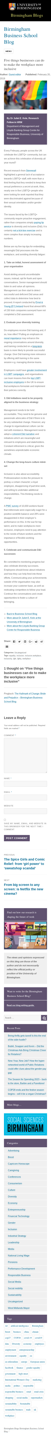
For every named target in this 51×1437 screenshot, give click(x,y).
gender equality (33, 1367)
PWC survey (12, 506)
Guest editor (15, 74)
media (7, 1385)
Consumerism (15, 1183)
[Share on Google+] (30, 641)
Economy (12, 1203)
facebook (9, 1367)
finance (20, 1367)
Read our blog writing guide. (20, 1005)
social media (22, 1397)
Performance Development (21, 1268)
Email (8, 792)
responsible (28, 1385)
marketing (37, 1379)
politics (17, 1385)
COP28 (17, 1337)
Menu (9, 51)
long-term (37, 346)
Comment (10, 735)
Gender (11, 1223)
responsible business (14, 1391)
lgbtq (19, 658)
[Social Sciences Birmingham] (25, 1124)
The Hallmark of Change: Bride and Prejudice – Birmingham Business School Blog (25, 697)
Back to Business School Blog (22, 614)
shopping (9, 1397)
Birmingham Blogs (27, 15)
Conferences (14, 1177)
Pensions (12, 1262)
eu (31, 1355)
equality (12, 655)
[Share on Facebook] (14, 641)
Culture (11, 1190)
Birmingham (37, 1325)
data (7, 1343)
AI (6, 1325)
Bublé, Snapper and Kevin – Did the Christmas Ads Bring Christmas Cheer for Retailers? (27, 1050)
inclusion (20, 655)
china (26, 1331)
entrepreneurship (26, 1349)
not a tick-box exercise (24, 230)
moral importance (12, 338)
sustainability (11, 1403)
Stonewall (31, 170)
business (17, 1331)
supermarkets (37, 1397)
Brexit (11, 1157)
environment (10, 1355)
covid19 (38, 1337)
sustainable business (14, 1409)
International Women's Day (17, 1379)
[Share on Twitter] (19, 641)
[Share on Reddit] (36, 641)
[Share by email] (7, 646)
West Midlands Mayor (19, 1308)
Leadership (13, 1242)
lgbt (14, 658)
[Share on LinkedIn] (25, 641)
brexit (7, 1331)
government (10, 1373)
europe (24, 1361)
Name (7, 778)
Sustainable (25, 1403)
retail (28, 1391)
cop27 (8, 1337)
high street (23, 1373)
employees (39, 1343)
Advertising (13, 1150)
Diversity (12, 1196)
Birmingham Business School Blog (21, 35)
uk (35, 1409)
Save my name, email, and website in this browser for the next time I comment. (25, 826)
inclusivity (8, 658)
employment (10, 1349)
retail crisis (39, 1391)
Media (11, 1249)
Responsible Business (19, 1275)
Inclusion (12, 1229)
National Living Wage (18, 1255)
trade (28, 1409)
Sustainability (15, 1295)
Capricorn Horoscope (18, 1164)
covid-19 (28, 1337)
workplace (26, 658)
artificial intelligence (20, 1325)
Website (8, 806)
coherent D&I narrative (23, 434)
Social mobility (15, 1288)
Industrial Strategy (17, 1236)
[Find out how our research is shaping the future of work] (25, 935)
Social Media (14, 1282)
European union (37, 1361)
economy (27, 1343)
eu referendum (11, 1361)
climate (35, 1331)
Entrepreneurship (16, 1209)
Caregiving (13, 1170)
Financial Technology (18, 1216)
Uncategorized (20, 652)
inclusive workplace (33, 655)
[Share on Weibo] (41, 641)
